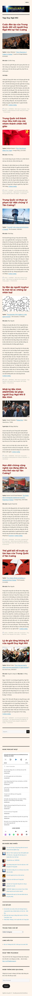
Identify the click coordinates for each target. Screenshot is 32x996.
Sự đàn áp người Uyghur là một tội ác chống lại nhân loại (15, 290)
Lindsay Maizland (11, 110)
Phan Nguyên (16, 381)
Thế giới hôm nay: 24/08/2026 (12, 860)
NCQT (6, 108)
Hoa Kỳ (22, 277)
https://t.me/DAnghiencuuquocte (9, 961)
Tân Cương (25, 110)
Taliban (17, 193)
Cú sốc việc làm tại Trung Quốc (10, 811)
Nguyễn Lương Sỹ (20, 721)
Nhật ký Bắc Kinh (13, 457)
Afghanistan (16, 192)
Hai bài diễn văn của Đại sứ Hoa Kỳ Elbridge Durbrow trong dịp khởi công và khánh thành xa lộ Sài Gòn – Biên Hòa (16, 911)
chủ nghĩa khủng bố (14, 719)
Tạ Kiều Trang (19, 110)
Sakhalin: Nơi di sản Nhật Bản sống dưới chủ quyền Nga (16, 816)
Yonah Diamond (24, 542)
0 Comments (7, 112)
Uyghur (7, 280)
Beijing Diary (20, 420)
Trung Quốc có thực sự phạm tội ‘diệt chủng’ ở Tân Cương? (15, 202)
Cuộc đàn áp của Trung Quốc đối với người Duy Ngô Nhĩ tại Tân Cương (15, 27)
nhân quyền (10, 381)
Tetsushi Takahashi (22, 457)
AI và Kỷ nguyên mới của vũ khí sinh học (13, 776)
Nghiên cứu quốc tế (7, 993)
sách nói (13, 193)
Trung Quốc (23, 108)
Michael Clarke (11, 721)
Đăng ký (6, 986)
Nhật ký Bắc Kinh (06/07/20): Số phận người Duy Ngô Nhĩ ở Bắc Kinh (13, 393)
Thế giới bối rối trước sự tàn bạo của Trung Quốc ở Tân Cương (15, 553)
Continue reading (12, 105)
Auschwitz (11, 535)
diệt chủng (9, 279)
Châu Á (4, 192)
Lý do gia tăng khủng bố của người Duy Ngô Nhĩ (15, 642)
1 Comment (23, 634)
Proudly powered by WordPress (20, 993)
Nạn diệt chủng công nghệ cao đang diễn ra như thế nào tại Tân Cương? (14, 469)
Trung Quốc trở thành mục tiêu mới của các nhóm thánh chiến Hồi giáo (14, 122)
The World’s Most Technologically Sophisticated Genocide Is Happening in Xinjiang (15, 497)
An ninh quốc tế (18, 190)
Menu (27, 2)
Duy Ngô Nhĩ (7, 193)
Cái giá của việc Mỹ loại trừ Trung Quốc (12, 794)
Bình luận (17, 108)
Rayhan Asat (11, 542)
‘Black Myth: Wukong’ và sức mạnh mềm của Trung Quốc (16, 919)
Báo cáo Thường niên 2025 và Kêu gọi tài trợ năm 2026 (16, 944)
